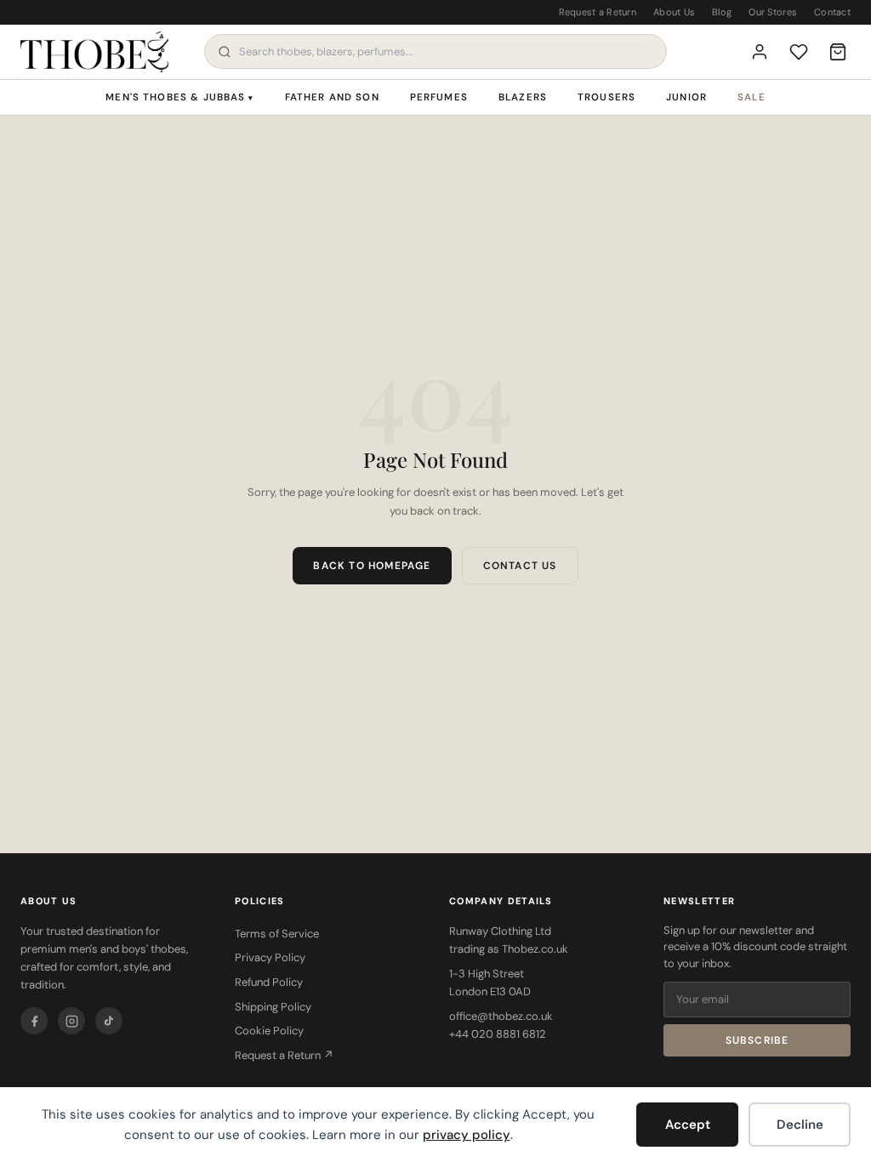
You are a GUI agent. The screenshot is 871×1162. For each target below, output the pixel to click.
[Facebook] (34, 1020)
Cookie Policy (269, 1030)
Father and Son (332, 97)
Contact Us (520, 565)
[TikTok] (108, 1020)
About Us (674, 12)
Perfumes (439, 97)
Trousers (606, 97)
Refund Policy (269, 982)
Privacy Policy (270, 957)
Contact (832, 12)
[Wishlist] (798, 52)
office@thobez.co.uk (501, 1016)
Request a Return (597, 12)
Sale (751, 97)
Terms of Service (277, 933)
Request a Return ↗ (284, 1055)
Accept (687, 1124)
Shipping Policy (273, 1007)
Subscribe (757, 1040)
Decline (800, 1124)
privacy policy (466, 1134)
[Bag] (838, 52)
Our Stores (773, 12)
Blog (722, 12)
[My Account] (759, 52)
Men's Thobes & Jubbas (179, 97)
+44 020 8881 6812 (497, 1034)
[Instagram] (71, 1020)
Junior (686, 97)
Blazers (522, 97)
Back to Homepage (371, 565)
